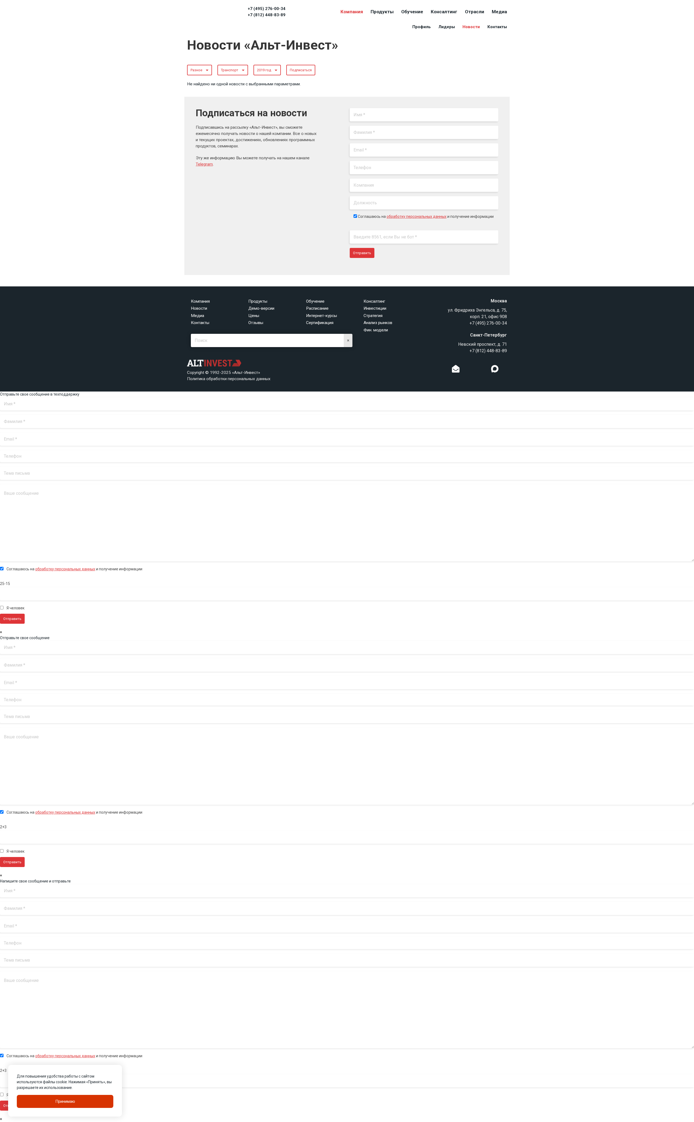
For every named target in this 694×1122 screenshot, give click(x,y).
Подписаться (301, 70)
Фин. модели (376, 330)
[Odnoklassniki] (467, 370)
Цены (253, 315)
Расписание (317, 308)
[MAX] (495, 369)
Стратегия (373, 315)
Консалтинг (444, 11)
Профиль (421, 26)
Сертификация (319, 322)
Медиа (499, 11)
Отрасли (474, 11)
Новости (471, 26)
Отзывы (255, 322)
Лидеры (446, 26)
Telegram (204, 164)
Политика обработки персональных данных (229, 378)
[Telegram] (484, 370)
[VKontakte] (475, 370)
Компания (351, 11)
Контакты (497, 26)
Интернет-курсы (321, 315)
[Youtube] (506, 370)
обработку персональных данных (416, 216)
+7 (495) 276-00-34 (266, 8)
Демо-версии (261, 308)
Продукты (382, 11)
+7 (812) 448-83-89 (266, 14)
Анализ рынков (378, 322)
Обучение (412, 11)
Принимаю (65, 1101)
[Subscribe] (456, 370)
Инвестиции (375, 308)
